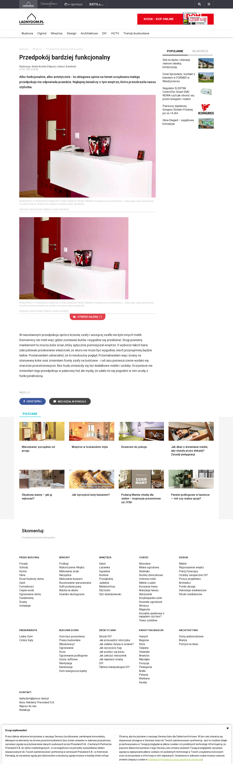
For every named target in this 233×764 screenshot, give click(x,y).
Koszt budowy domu (31, 578)
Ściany (23, 602)
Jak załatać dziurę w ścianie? (116, 644)
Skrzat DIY (105, 636)
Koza (62, 651)
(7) (90, 316)
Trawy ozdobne (148, 620)
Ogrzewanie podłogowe (73, 655)
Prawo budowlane (70, 640)
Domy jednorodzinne (191, 636)
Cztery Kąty (26, 640)
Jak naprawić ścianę (111, 659)
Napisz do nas (28, 706)
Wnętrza (56, 33)
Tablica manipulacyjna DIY (114, 667)
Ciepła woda (26, 590)
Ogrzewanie (66, 648)
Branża (183, 640)
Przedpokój (106, 578)
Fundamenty (26, 598)
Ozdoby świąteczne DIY (193, 575)
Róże (142, 644)
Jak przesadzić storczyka (114, 640)
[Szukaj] (199, 4)
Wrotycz (144, 605)
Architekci (185, 582)
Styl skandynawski (110, 594)
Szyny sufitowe (68, 659)
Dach (22, 582)
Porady (23, 563)
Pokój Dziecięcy (188, 571)
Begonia (144, 640)
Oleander (144, 651)
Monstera (144, 563)
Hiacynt (143, 636)
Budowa (27, 33)
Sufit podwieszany (70, 586)
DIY (104, 33)
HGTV (115, 33)
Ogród (41, 33)
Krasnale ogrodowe (150, 602)
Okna (22, 575)
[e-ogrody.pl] (73, 4)
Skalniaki (144, 571)
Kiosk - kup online (158, 19)
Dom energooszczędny (73, 671)
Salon (102, 563)
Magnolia (144, 609)
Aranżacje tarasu (148, 590)
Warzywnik (145, 594)
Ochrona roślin (147, 578)
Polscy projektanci (190, 578)
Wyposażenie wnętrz (191, 567)
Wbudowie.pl (67, 644)
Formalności (26, 586)
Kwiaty (143, 682)
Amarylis (144, 655)
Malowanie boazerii (71, 578)
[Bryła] (96, 4)
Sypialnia (104, 571)
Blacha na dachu (68, 590)
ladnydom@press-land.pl (34, 698)
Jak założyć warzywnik (113, 655)
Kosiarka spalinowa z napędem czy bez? (151, 615)
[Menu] (209, 4)
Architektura (89, 33)
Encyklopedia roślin (150, 598)
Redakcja (24, 710)
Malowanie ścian (69, 571)
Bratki (142, 671)
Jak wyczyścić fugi (110, 648)
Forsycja (144, 663)
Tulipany (144, 648)
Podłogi (64, 563)
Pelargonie (145, 667)
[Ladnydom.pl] (28, 4)
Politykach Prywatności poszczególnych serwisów (175, 759)
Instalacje (25, 605)
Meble (183, 563)
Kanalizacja (65, 667)
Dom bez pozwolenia (72, 636)
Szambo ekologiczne (71, 594)
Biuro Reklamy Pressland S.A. (36, 702)
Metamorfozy (107, 586)
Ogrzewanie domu (30, 594)
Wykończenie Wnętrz (71, 567)
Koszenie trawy (148, 586)
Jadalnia (104, 582)
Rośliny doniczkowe (151, 575)
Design (71, 33)
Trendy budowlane (136, 33)
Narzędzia (65, 575)
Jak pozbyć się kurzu (111, 651)
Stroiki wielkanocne (190, 594)
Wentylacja (65, 663)
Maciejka (144, 659)
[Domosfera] (49, 4)
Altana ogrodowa (149, 567)
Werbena (144, 678)
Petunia (143, 674)
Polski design (187, 586)
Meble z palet (147, 582)
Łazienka (104, 567)
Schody (23, 567)
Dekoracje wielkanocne (192, 590)
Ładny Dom (26, 636)
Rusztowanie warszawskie (75, 582)
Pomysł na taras (188, 644)
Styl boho (104, 590)
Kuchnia (103, 575)
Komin (23, 571)
